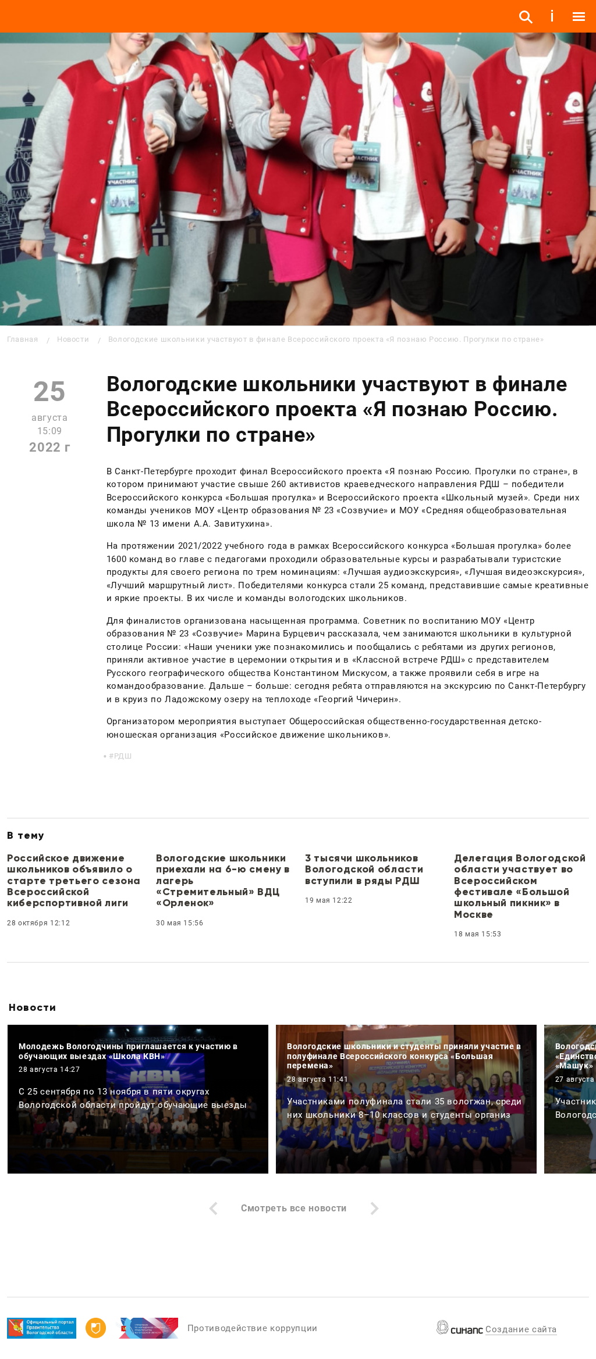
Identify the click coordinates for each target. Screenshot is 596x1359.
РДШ (123, 756)
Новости (73, 339)
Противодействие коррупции (252, 1328)
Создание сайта (521, 1329)
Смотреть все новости (294, 1208)
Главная (22, 339)
